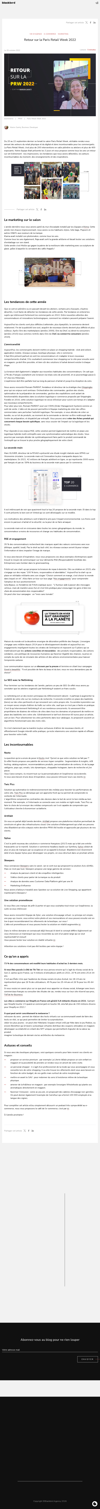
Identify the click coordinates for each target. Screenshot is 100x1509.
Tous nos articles (52, 1301)
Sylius (80, 846)
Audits (21, 1434)
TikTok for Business (13, 994)
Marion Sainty (15, 127)
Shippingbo (87, 387)
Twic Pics (18, 792)
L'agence (22, 1413)
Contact (53, 1418)
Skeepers (24, 865)
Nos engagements (62, 578)
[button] (96, 3)
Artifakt (46, 821)
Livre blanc (38, 1418)
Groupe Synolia (25, 1455)
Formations (23, 1445)
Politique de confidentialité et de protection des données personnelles (65, 1426)
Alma (86, 226)
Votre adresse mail (11, 1346)
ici (84, 776)
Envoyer (88, 1359)
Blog (35, 1413)
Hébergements (25, 1440)
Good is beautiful (12, 669)
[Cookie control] (94, 1503)
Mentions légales (58, 1413)
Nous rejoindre (25, 1450)
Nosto (41, 758)
